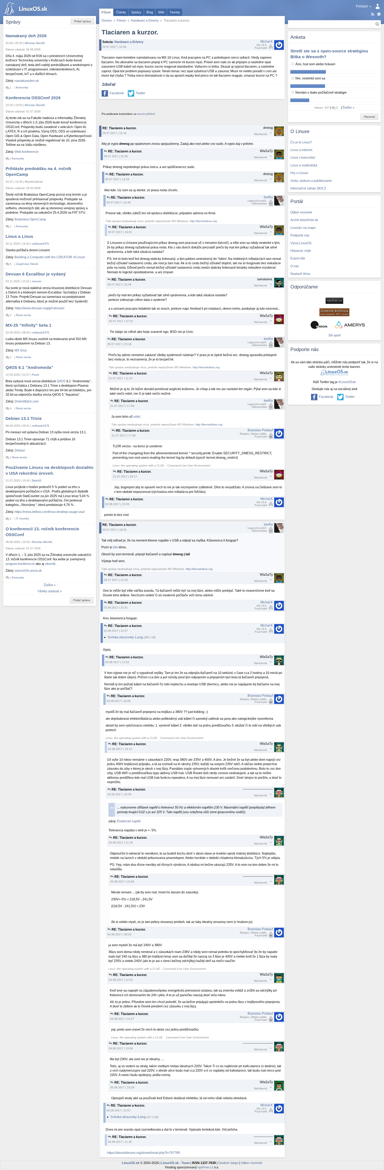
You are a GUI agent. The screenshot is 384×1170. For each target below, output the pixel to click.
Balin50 (36, 480)
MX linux (21, 350)
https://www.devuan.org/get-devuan (39, 308)
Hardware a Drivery (145, 20)
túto (115, 547)
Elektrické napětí (129, 821)
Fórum (106, 12)
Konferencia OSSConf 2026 (33, 97)
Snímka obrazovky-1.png (125, 637)
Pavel (35, 374)
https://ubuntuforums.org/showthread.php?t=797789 (143, 1152)
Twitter (140, 93)
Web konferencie (27, 151)
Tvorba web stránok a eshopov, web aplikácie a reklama (350, 325)
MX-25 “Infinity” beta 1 (28, 325)
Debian (20, 450)
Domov (107, 20)
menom (36, 281)
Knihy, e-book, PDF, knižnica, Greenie (334, 312)
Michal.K (266, 41)
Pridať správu (82, 21)
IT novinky (22, 518)
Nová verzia (23, 315)
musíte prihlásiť (146, 113)
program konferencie (20, 563)
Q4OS (61, 381)
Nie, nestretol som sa (310, 78)
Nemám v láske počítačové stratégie (321, 92)
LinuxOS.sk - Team (175, 1163)
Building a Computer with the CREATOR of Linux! (50, 257)
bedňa (268, 197)
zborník (50, 563)
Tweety (175, 12)
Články (121, 12)
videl (136, 416)
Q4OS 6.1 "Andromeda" (29, 367)
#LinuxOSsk (347, 382)
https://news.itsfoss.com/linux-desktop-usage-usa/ (50, 511)
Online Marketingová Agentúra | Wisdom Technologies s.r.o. (319, 325)
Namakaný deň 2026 (26, 35)
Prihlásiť (362, 6)
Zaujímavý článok (27, 263)
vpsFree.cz (205, 1167)
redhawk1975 (40, 243)
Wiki (161, 12)
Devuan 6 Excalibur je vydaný (36, 274)
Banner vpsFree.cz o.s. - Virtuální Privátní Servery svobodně (334, 301)
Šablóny (379, 14)
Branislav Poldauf (260, 430)
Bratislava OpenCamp (30, 219)
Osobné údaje (228, 1163)
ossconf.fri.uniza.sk (28, 570)
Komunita (22, 87)
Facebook (117, 93)
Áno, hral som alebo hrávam (315, 64)
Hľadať (377, 24)
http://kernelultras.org (203, 221)
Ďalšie (48, 585)
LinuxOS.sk (26, 8)
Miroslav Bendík (35, 43)
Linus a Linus (19, 236)
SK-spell (334, 335)
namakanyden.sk (27, 80)
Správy (136, 12)
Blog (149, 12)
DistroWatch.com (27, 401)
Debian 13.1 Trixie (24, 418)
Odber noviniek (251, 1163)
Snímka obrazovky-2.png (128, 1117)
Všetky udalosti (48, 591)
